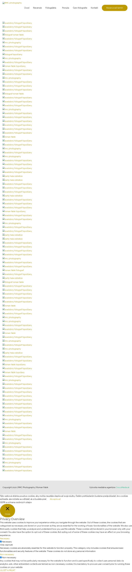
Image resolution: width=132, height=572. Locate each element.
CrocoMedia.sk (122, 487)
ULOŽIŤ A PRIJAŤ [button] (7, 570)
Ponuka (65, 8)
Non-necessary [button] (7, 554)
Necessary (7, 542)
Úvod (26, 8)
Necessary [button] (5, 538)
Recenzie (37, 8)
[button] (114, 8)
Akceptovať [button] (55, 499)
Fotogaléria (51, 8)
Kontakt (94, 8)
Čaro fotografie (80, 8)
